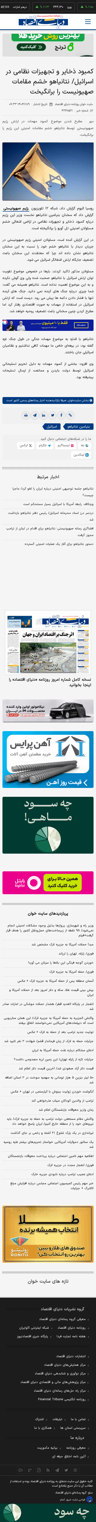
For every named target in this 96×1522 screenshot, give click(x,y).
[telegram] (35, 415)
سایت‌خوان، (73, 400)
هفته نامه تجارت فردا (71, 1336)
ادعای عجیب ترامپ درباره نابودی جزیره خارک (62, 1174)
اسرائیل (52, 426)
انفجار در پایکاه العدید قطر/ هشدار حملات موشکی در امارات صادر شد (48, 1007)
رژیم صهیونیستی (16, 208)
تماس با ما (78, 1419)
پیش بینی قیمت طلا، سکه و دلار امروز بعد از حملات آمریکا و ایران (51, 993)
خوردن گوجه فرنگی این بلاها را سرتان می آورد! (61, 962)
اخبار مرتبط (48, 477)
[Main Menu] (88, 21)
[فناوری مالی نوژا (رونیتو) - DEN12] (48, 1234)
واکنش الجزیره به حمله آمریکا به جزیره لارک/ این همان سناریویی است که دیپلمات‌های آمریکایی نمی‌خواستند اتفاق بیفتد (49, 1021)
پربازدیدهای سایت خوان (48, 914)
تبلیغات (57, 1419)
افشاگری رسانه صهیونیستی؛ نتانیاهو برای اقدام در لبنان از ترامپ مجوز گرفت (50, 532)
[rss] (48, 1470)
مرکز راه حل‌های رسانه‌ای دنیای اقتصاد (60, 1390)
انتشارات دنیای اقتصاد (71, 1356)
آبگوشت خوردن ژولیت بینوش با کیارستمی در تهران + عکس (52, 1091)
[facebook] (61, 415)
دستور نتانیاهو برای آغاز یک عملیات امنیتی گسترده (59, 544)
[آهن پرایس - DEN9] (48, 759)
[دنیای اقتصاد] (43, 22)
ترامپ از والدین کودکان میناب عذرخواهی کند (63, 1100)
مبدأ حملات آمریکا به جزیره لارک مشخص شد (63, 944)
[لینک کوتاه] (70, 415)
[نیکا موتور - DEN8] (48, 710)
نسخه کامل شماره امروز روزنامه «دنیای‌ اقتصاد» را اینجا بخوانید (50, 682)
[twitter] (52, 415)
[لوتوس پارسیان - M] (48, 1513)
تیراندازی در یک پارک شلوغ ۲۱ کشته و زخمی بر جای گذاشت (52, 1133)
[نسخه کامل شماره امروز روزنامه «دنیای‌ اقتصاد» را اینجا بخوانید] (48, 642)
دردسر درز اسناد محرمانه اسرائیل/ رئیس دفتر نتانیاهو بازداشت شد (51, 516)
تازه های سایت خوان (48, 1281)
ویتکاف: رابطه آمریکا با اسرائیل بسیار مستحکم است (58, 504)
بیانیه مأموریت (47, 1447)
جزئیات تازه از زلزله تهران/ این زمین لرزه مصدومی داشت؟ (54, 1059)
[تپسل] (4, 322)
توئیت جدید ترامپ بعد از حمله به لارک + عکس (60, 1032)
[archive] (21, 1470)
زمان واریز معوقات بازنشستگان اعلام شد (66, 1109)
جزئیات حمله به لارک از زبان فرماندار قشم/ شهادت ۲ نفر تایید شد (49, 1041)
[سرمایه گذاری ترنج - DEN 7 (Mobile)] (48, 45)
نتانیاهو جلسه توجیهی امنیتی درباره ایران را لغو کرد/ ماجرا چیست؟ (53, 492)
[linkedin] (44, 415)
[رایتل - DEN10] (48, 882)
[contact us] (30, 1470)
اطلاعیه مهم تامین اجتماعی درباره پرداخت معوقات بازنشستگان (51, 1156)
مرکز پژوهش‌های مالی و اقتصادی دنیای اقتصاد (53, 1382)
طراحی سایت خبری (75, 1500)
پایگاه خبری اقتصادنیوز (32, 1336)
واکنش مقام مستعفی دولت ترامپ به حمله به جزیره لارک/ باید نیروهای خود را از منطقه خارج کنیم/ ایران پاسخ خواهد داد (50, 1121)
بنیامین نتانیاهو (78, 426)
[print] (26, 415)
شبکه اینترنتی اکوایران (34, 1327)
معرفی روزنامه (76, 1447)
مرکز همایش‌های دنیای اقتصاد (65, 1365)
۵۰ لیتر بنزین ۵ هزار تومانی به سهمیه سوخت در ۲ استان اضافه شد (49, 1080)
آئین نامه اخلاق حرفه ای (69, 1456)
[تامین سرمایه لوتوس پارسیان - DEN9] (48, 825)
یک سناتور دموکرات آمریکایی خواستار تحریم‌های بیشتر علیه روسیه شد (48, 1145)
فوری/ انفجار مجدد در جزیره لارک (70, 1165)
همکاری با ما (43, 1428)
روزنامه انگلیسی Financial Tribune (62, 1399)
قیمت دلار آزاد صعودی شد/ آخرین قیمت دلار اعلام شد (56, 1068)
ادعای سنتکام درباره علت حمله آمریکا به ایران (63, 1050)
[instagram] (75, 1470)
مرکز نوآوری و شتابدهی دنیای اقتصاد (60, 1373)
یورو (56, 7)
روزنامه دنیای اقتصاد (72, 1327)
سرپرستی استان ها (73, 1428)
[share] (39, 1470)
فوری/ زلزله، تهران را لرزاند (76, 953)
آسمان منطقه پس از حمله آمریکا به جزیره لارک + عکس (55, 981)
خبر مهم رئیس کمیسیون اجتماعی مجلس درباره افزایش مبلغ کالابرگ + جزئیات (52, 1186)
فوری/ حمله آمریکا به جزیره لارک (71, 971)
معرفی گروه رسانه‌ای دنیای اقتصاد (62, 1319)
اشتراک (39, 1419)
